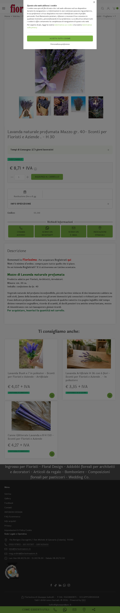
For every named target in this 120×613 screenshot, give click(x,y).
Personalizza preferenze (60, 44)
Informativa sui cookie (63, 25)
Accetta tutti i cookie (60, 38)
